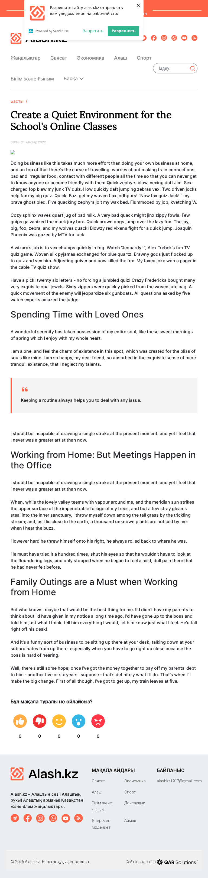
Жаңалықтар (26, 58)
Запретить (93, 30)
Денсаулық (134, 802)
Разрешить (123, 30)
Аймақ (130, 820)
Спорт (144, 58)
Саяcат (58, 58)
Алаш (120, 58)
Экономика (90, 58)
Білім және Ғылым (32, 79)
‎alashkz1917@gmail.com (179, 780)
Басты (17, 101)
